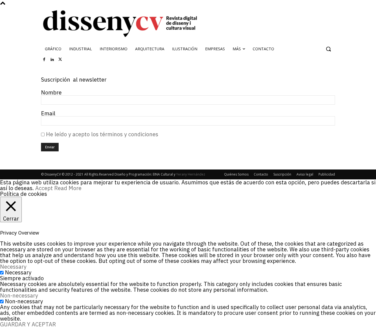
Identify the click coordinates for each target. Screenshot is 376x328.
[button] (328, 48)
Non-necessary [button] (19, 295)
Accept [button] (44, 188)
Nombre (51, 92)
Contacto (261, 174)
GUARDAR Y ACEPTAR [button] (28, 324)
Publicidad (326, 174)
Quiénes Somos (236, 174)
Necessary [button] (13, 266)
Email (48, 113)
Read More (67, 188)
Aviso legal (304, 174)
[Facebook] (44, 59)
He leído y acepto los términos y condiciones (101, 134)
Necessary (18, 272)
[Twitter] (60, 59)
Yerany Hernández (190, 174)
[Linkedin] (52, 59)
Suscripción (282, 174)
